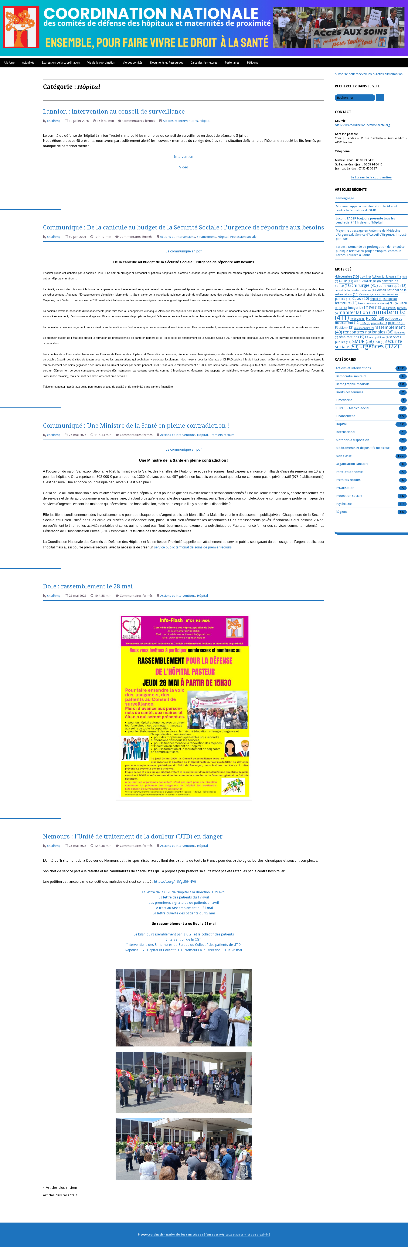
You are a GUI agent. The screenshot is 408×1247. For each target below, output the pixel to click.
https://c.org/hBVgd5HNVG (175, 882)
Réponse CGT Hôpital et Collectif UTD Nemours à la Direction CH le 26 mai (183, 950)
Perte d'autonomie (349, 472)
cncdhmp (54, 121)
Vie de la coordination (101, 62)
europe (390, 298)
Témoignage (345, 198)
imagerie (358, 308)
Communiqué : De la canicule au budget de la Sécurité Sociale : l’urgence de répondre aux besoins (183, 227)
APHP (346, 281)
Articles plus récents (58, 1195)
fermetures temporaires (373, 303)
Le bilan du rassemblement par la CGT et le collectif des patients (183, 934)
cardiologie (371, 281)
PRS (365, 323)
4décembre (347, 276)
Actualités (28, 62)
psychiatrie (379, 323)
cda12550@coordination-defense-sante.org (362, 125)
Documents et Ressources (166, 62)
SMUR (363, 341)
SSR (379, 342)
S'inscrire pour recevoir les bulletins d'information (368, 74)
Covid (360, 298)
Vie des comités (132, 62)
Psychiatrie (344, 504)
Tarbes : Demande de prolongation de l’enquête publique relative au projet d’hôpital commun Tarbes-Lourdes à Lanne (370, 251)
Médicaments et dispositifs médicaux (363, 448)
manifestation (358, 312)
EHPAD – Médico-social (352, 408)
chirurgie (364, 285)
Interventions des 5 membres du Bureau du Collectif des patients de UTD (183, 945)
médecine (357, 318)
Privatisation (345, 488)
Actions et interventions (180, 121)
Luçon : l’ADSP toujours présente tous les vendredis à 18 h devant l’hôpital (365, 220)
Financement (206, 237)
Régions (341, 512)
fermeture (346, 303)
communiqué (392, 285)
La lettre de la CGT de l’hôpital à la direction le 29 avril (183, 892)
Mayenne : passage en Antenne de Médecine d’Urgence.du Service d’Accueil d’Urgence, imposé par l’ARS (371, 235)
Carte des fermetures (204, 62)
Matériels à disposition (352, 440)
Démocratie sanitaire (351, 376)
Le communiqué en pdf (184, 251)
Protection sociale (243, 237)
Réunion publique (376, 337)
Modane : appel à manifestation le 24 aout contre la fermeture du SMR (366, 208)
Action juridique (386, 276)
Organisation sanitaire (352, 464)
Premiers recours (222, 435)
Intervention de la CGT (183, 939)
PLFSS (375, 318)
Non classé (344, 456)
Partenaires (232, 62)
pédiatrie (396, 323)
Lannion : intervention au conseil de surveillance (114, 111)
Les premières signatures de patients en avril (184, 903)
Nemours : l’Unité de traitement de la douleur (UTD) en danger (133, 836)
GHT (343, 308)
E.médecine (344, 400)
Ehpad (376, 298)
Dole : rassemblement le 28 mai (88, 586)
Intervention (183, 157)
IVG (375, 308)
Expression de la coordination (61, 62)
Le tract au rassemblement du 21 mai (183, 908)
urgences (379, 346)
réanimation (351, 337)
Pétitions (252, 62)
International (345, 432)
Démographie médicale (353, 384)
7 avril (365, 276)
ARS (357, 281)
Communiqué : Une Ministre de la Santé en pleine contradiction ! (136, 425)
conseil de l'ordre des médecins (354, 290)
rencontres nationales (368, 332)
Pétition (344, 328)
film (394, 303)
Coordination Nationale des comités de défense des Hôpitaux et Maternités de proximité (208, 1234)
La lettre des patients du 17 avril (184, 897)
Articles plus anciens (62, 1188)
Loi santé (389, 307)
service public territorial (172, 547)
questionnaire (364, 327)
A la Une (9, 62)
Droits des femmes (349, 392)
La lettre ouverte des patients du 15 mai (183, 913)
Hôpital (205, 121)
